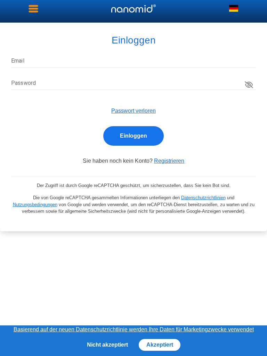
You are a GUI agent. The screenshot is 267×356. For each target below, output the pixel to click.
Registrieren (169, 161)
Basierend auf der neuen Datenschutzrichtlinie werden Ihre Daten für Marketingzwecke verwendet (134, 329)
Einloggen (133, 136)
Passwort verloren (133, 111)
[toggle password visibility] (249, 85)
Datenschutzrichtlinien (203, 197)
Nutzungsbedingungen (35, 204)
